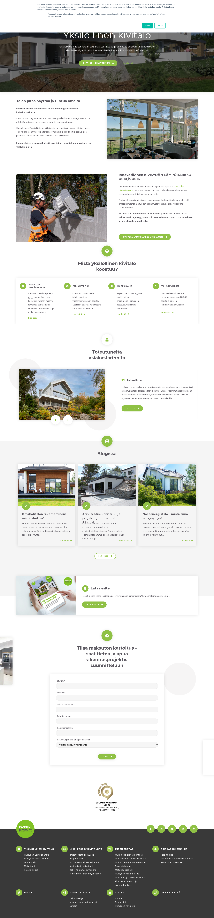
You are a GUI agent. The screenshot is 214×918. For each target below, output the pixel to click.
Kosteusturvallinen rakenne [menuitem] (84, 862)
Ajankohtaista (80, 892)
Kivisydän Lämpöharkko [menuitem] (36, 854)
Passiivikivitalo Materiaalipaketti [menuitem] (124, 868)
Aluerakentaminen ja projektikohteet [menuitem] (126, 883)
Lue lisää (33, 318)
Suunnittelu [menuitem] (30, 862)
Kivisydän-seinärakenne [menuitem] (36, 858)
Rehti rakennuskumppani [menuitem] (83, 869)
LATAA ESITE (92, 604)
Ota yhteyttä (128, 63)
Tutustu (130, 408)
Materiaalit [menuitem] (30, 866)
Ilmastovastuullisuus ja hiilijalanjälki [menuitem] (82, 856)
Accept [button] (147, 25)
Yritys (119, 892)
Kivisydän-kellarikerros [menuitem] (127, 873)
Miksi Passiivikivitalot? (86, 849)
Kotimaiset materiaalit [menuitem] (82, 866)
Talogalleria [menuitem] (167, 854)
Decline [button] (160, 25)
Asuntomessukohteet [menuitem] (172, 862)
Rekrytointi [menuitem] (121, 902)
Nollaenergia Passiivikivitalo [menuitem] (130, 877)
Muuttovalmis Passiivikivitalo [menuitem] (130, 858)
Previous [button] (55, 420)
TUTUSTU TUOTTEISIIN (96, 63)
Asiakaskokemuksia (174, 849)
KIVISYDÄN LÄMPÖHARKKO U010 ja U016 (143, 236)
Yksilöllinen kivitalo (39, 849)
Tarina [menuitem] (118, 898)
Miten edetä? (124, 849)
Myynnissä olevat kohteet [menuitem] (129, 854)
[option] (61, 208)
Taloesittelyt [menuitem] (76, 898)
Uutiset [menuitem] (73, 905)
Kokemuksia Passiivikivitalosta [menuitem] (177, 858)
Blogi (28, 892)
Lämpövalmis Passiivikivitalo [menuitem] (130, 862)
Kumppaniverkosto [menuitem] (125, 905)
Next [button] (68, 420)
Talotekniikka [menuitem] (31, 869)
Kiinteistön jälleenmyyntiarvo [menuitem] (85, 873)
